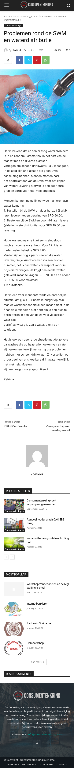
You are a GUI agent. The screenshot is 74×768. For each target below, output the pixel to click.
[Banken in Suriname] (14, 629)
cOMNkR (16, 50)
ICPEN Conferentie (15, 426)
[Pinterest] (37, 60)
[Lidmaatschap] (14, 648)
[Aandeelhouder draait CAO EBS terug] (14, 525)
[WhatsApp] (46, 60)
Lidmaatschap (35, 643)
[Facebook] (19, 60)
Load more (36, 662)
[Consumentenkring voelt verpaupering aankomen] (14, 506)
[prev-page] (6, 557)
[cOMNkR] (6, 50)
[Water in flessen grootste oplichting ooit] (14, 544)
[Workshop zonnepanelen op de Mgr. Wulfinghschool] (14, 589)
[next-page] (12, 557)
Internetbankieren (37, 603)
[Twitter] (28, 60)
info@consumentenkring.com (45, 734)
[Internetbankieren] (14, 609)
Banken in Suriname (39, 623)
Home (7, 16)
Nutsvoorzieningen (23, 16)
